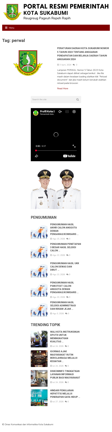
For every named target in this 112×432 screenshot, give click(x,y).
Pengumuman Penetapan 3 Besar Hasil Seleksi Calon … (65, 247)
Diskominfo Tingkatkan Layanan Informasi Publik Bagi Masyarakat (65, 374)
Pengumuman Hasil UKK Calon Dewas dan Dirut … (64, 266)
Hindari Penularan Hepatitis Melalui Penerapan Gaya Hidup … (65, 393)
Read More (62, 89)
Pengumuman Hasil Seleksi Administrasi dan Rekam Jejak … (63, 305)
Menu (11, 27)
